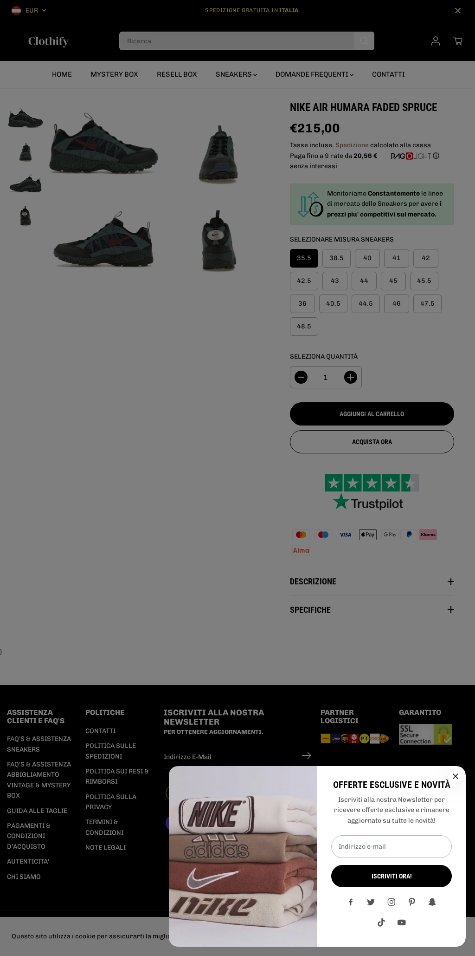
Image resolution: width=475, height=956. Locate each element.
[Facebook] (350, 902)
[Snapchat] (432, 902)
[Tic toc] (381, 922)
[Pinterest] (412, 902)
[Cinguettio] (371, 902)
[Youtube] (402, 922)
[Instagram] (391, 902)
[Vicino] (455, 776)
